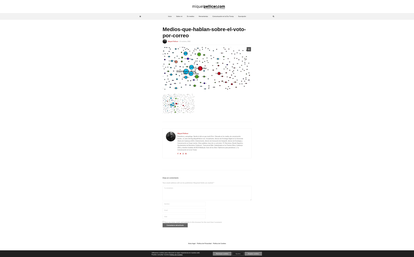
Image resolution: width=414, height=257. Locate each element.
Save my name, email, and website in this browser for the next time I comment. (193, 222)
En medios (190, 16)
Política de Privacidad (204, 243)
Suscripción (242, 16)
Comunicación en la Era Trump (223, 16)
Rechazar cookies (222, 254)
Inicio (170, 16)
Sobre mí (179, 16)
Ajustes (238, 254)
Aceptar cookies (253, 254)
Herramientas (203, 16)
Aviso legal (191, 243)
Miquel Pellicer (173, 41)
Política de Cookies (219, 243)
